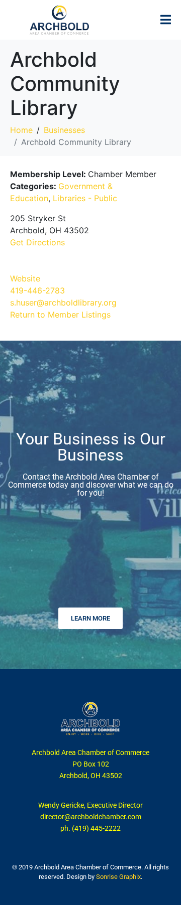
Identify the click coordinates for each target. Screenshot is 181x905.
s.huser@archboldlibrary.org (63, 302)
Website (25, 278)
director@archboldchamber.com (90, 817)
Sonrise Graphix (118, 876)
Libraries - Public (85, 198)
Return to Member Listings (60, 315)
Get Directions (37, 242)
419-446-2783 (37, 290)
